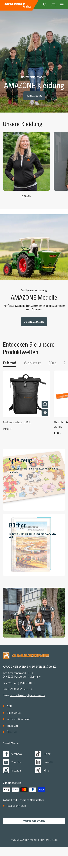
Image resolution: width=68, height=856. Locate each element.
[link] (26, 167)
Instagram (17, 770)
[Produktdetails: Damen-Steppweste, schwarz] (20, 621)
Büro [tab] (52, 362)
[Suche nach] (45, 4)
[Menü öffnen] (62, 4)
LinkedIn (48, 762)
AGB (9, 706)
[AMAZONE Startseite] (17, 5)
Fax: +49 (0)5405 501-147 (18, 689)
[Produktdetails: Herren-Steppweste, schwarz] (43, 609)
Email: (24, 695)
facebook (17, 754)
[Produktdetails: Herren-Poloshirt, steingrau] (53, 609)
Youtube (16, 762)
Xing (46, 770)
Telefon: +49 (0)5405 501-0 (19, 683)
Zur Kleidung (34, 95)
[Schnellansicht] (45, 412)
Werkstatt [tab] (32, 362)
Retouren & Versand (18, 719)
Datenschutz (14, 712)
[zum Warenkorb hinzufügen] (45, 404)
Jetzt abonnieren (16, 805)
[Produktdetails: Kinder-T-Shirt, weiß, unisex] (28, 628)
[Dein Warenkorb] (53, 4)
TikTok (47, 754)
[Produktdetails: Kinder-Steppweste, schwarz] (38, 621)
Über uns (12, 732)
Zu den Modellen (34, 321)
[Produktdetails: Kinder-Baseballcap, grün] (28, 613)
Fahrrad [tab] (9, 362)
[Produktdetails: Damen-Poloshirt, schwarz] (15, 614)
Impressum (13, 725)
